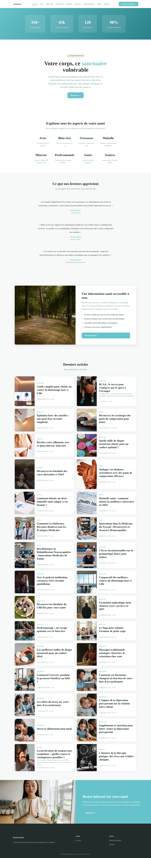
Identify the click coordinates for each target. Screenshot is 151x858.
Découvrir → (76, 95)
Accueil (34, 4)
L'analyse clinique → (128, 4)
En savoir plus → (91, 335)
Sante (99, 4)
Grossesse (60, 4)
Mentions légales (115, 840)
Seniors (106, 4)
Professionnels (88, 4)
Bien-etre (49, 4)
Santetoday (18, 837)
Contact (112, 844)
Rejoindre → (91, 813)
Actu (41, 4)
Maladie (69, 4)
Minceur (78, 4)
